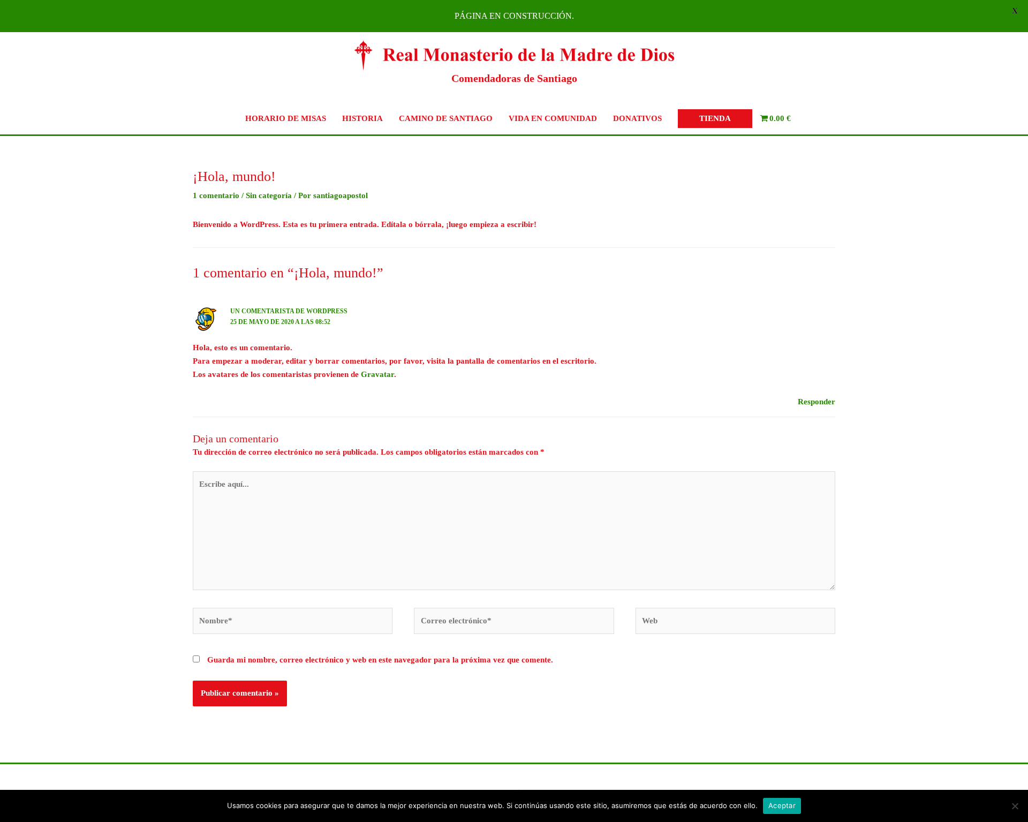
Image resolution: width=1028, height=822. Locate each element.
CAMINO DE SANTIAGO (446, 118)
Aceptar (782, 805)
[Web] (735, 623)
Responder (816, 401)
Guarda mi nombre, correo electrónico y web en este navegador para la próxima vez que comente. (380, 659)
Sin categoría (269, 195)
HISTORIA (362, 118)
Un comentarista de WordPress (288, 311)
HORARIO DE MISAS (285, 118)
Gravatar (377, 374)
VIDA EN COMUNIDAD (553, 118)
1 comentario (216, 195)
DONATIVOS (637, 118)
